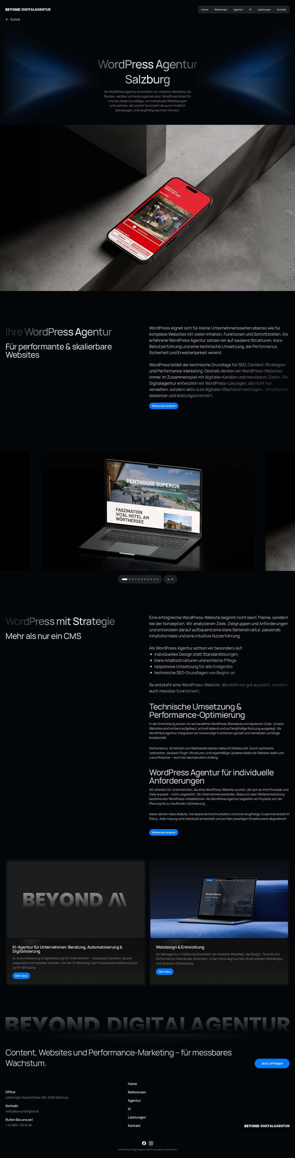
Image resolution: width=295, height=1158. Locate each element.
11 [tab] (157, 579)
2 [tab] (129, 579)
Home (204, 9)
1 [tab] (124, 579)
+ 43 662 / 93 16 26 (18, 1125)
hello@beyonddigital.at (22, 1111)
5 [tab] (139, 579)
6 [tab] (142, 579)
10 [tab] (154, 579)
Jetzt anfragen (272, 1063)
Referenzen (220, 9)
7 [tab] (145, 579)
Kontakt (281, 9)
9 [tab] (151, 579)
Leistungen (264, 9)
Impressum (158, 1149)
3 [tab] (133, 579)
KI (250, 9)
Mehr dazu (21, 975)
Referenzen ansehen (163, 405)
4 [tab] (136, 579)
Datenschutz (171, 1149)
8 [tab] (148, 579)
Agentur (238, 9)
